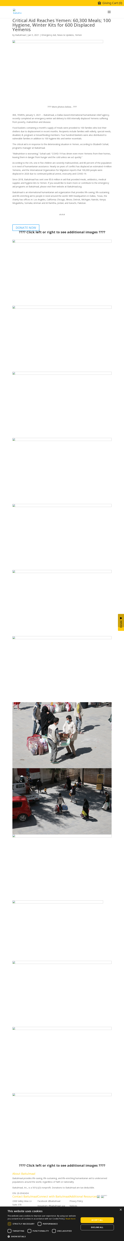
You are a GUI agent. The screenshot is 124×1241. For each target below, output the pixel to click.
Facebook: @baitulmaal (49, 1201)
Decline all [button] (97, 1227)
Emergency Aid (48, 35)
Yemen (78, 35)
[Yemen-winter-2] (62, 436)
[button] (42, 1237)
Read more (71, 1218)
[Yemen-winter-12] (62, 1091)
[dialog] (62, 1224)
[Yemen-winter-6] (62, 634)
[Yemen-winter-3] (62, 502)
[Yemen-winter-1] (62, 370)
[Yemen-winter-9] (62, 832)
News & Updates (65, 35)
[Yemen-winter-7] (62, 700)
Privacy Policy (76, 1201)
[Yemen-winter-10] (62, 898)
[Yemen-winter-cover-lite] (57, 959)
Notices (73, 1205)
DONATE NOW (26, 228)
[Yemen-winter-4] (62, 568)
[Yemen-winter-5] (62, 303)
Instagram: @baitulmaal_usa (51, 1205)
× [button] (120, 1210)
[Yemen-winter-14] (62, 1157)
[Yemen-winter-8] (62, 766)
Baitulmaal (20, 35)
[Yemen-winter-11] (62, 1025)
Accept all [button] (97, 1220)
